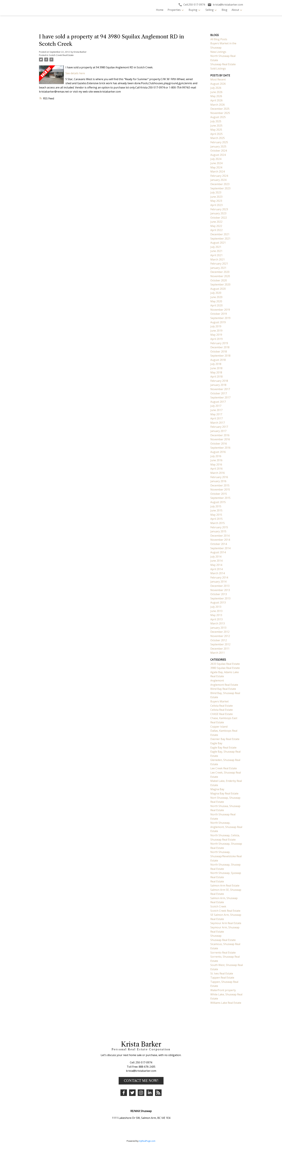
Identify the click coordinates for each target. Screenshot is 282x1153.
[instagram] (141, 1092)
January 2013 (218, 627)
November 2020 (220, 276)
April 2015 (216, 519)
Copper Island (218, 726)
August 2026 (218, 84)
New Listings (218, 52)
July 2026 (215, 88)
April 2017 (216, 418)
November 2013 (220, 590)
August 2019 (218, 322)
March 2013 (217, 623)
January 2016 (218, 481)
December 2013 (219, 586)
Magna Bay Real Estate (224, 793)
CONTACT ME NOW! (141, 1081)
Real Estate (217, 881)
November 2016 (220, 439)
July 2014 (215, 556)
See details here (75, 73)
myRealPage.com (147, 1140)
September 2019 (220, 318)
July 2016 (215, 456)
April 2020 (216, 305)
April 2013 (216, 619)
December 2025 (219, 109)
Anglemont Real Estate (224, 685)
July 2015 (215, 506)
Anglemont (217, 680)
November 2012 (220, 636)
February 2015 (219, 527)
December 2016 (219, 435)
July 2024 (215, 159)
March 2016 (217, 473)
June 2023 (216, 196)
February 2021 (219, 263)
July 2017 (215, 406)
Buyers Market (219, 701)
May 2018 (216, 372)
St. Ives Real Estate (221, 973)
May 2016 (216, 464)
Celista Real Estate (221, 705)
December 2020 (219, 272)
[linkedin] (149, 1092)
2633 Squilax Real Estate (225, 664)
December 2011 (219, 648)
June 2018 (216, 368)
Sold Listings (218, 68)
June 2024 (216, 163)
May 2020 (216, 301)
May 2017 (216, 414)
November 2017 (220, 389)
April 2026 (216, 100)
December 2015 (219, 485)
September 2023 (220, 188)
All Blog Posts (218, 39)
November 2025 (220, 113)
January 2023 (218, 213)
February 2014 (219, 577)
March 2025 (217, 138)
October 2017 (218, 393)
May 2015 (216, 514)
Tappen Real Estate (222, 977)
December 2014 (219, 535)
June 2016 (216, 460)
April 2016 (216, 468)
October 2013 (218, 594)
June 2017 (216, 410)
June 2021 (216, 251)
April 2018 (216, 376)
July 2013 (215, 607)
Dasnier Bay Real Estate (224, 739)
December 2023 (219, 184)
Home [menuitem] (159, 10)
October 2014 (218, 544)
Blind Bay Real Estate (223, 689)
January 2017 (218, 431)
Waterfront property (223, 990)
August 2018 (218, 360)
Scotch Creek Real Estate (61, 55)
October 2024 (218, 150)
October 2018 (218, 351)
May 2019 (216, 334)
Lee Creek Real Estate (223, 768)
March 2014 (217, 573)
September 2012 (220, 644)
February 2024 (219, 176)
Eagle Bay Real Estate (223, 747)
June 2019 (216, 330)
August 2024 (218, 155)
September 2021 (220, 238)
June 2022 (216, 222)
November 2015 (220, 489)
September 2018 (220, 355)
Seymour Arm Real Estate (225, 923)
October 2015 (218, 494)
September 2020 (220, 284)
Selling (209, 10)
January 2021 (218, 268)
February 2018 (219, 381)
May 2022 (216, 226)
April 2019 (216, 339)
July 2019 (215, 326)
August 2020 (218, 289)
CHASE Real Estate (221, 714)
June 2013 (216, 611)
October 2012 (218, 640)
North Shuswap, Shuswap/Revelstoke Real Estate (226, 856)
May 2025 (216, 129)
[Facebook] (123, 1092)
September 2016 (220, 447)
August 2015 (218, 502)
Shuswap (215, 936)
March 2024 (217, 171)
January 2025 (218, 146)
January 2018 (218, 385)
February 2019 (219, 343)
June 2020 (216, 297)
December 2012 (219, 632)
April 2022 (216, 230)
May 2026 (216, 96)
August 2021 (218, 242)
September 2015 (220, 498)
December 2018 (219, 347)
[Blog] (158, 1092)
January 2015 (218, 531)
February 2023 (219, 209)
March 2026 (217, 104)
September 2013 (220, 598)
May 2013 (216, 615)
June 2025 (216, 125)
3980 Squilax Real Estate (225, 668)
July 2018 (215, 364)
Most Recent (218, 79)
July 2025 (215, 121)
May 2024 (216, 167)
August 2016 (218, 452)
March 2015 (217, 523)
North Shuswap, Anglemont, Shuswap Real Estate (226, 827)
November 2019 (220, 309)
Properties (174, 10)
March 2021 (217, 259)
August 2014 (218, 552)
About (235, 10)
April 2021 (216, 255)
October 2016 (218, 443)
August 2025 (218, 117)
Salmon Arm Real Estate (224, 885)
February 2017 (219, 427)
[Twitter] (132, 1092)
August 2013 (218, 602)
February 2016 (219, 477)
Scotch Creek (218, 906)
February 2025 (219, 142)
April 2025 (216, 134)
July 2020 (215, 293)
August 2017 (218, 402)
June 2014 (216, 560)
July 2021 (215, 247)
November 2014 (220, 540)
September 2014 (220, 548)
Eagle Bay (216, 743)
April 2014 (216, 569)
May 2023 (216, 201)
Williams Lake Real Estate (225, 1003)
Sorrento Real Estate (223, 952)
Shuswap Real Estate (223, 64)
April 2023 (216, 205)
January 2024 (218, 180)
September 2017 (220, 397)
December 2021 (219, 234)
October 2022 (218, 217)
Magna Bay (217, 789)
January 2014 (218, 581)
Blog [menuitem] (224, 10)
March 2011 (217, 652)
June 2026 (216, 92)
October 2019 (218, 314)
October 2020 (218, 280)
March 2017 (217, 422)
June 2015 (216, 510)
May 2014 (216, 565)
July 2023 (215, 192)
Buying (193, 10)
